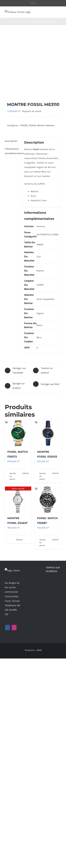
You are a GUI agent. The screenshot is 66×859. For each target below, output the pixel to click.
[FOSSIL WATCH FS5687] (48, 500)
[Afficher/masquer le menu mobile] (60, 13)
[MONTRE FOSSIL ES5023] (48, 433)
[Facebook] (7, 627)
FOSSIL (24, 125)
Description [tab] (11, 141)
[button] (6, 91)
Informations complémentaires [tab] (12, 151)
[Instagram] (14, 627)
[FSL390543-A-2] (33, 63)
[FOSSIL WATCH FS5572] (18, 433)
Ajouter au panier (13, 476)
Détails (26, 473)
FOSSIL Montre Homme (41, 125)
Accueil (12, 21)
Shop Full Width (25, 21)
